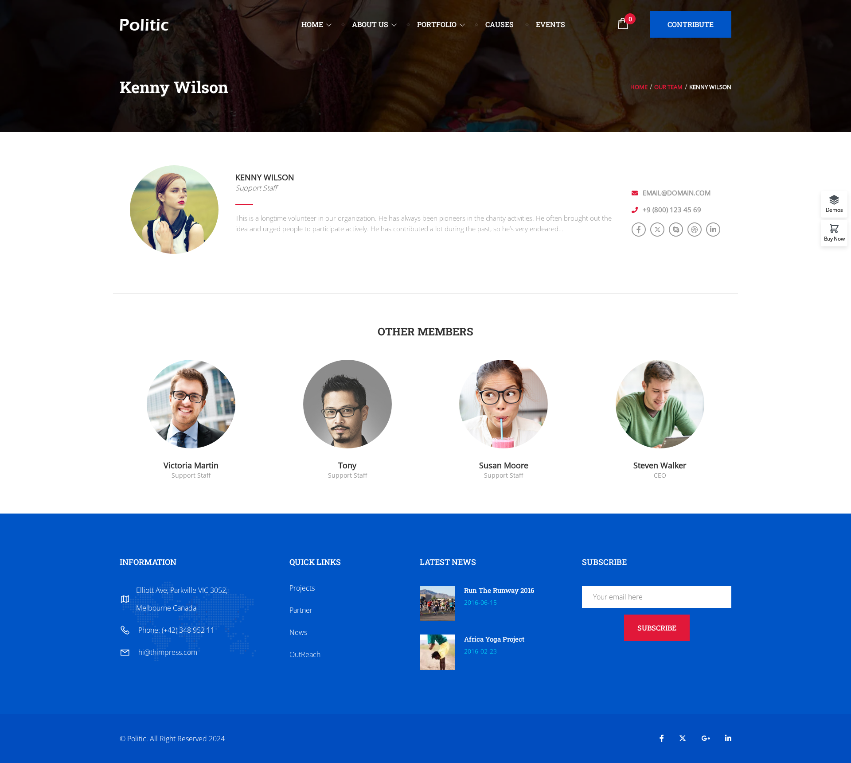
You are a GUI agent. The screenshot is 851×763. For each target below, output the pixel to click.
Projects (302, 588)
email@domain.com (676, 192)
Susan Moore (503, 465)
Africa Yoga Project (494, 639)
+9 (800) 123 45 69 (672, 209)
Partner (300, 610)
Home (639, 87)
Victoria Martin (191, 465)
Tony (347, 465)
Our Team (668, 87)
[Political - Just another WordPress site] (144, 23)
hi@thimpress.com (167, 652)
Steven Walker (659, 465)
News (298, 632)
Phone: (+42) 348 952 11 (176, 630)
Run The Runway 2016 (499, 590)
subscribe (656, 627)
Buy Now (834, 238)
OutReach (304, 654)
